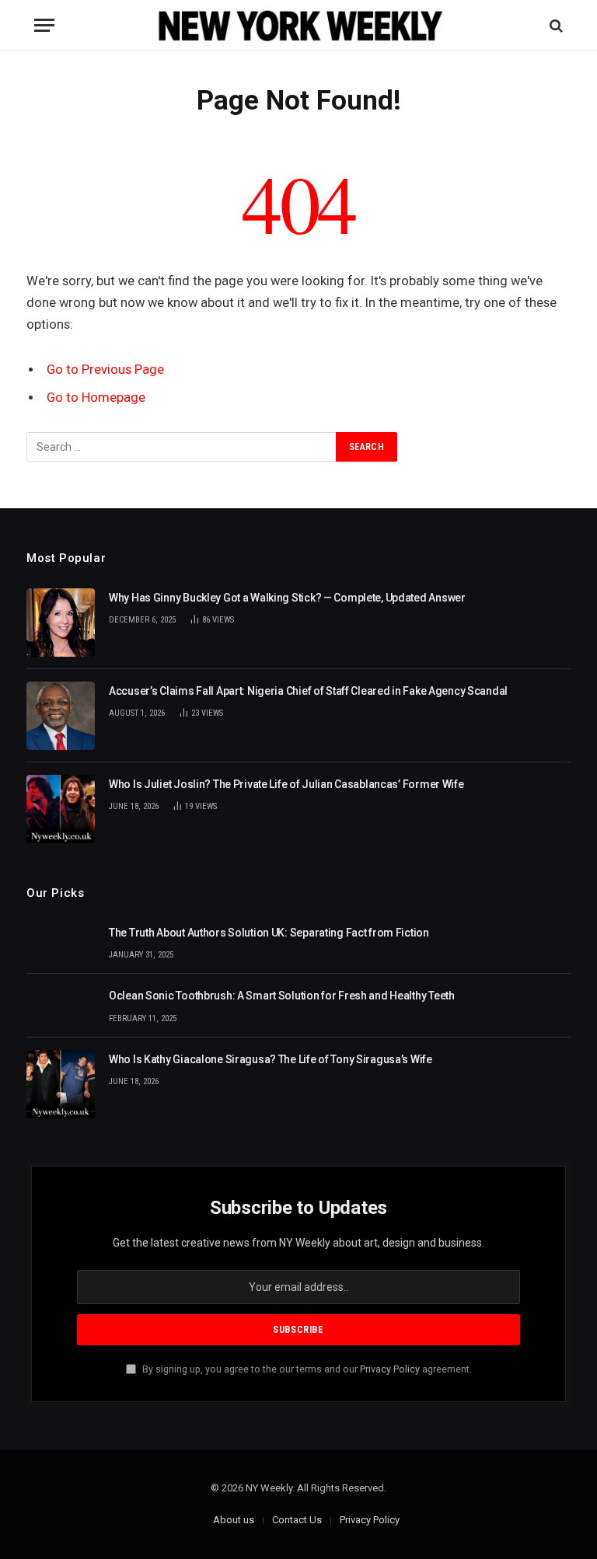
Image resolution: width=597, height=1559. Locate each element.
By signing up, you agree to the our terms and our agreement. (306, 1369)
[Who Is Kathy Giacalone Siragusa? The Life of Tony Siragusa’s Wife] (60, 1084)
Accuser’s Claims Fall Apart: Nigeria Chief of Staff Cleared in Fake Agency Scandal (308, 691)
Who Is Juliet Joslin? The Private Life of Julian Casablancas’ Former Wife (286, 784)
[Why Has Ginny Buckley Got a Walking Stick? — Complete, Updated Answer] (60, 622)
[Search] (554, 25)
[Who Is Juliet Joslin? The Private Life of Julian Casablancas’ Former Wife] (60, 809)
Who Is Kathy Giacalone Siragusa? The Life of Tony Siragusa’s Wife (270, 1059)
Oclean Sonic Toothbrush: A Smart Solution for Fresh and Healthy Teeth (282, 995)
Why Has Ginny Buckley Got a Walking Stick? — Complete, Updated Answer (287, 597)
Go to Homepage (96, 397)
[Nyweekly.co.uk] (299, 25)
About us (233, 1520)
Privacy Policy (390, 1369)
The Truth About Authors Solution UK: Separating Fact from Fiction (269, 932)
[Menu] (44, 25)
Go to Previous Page (105, 369)
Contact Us (297, 1520)
